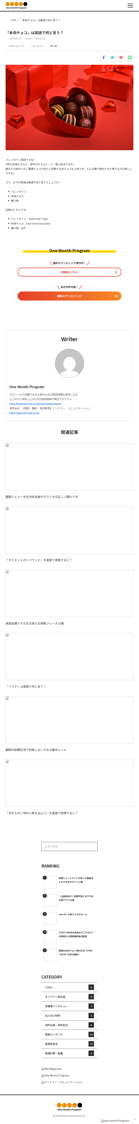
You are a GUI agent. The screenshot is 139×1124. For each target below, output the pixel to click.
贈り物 (53, 46)
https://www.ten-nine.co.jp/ (24, 412)
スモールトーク (16, 46)
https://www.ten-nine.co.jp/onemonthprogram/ (35, 403)
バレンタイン (37, 46)
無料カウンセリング (69, 296)
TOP (13, 20)
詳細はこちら (69, 272)
